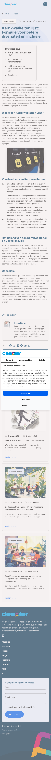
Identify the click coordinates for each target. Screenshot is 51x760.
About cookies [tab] (25, 360)
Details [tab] (42, 360)
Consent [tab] (9, 360)
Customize (25, 399)
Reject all (25, 405)
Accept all (25, 393)
